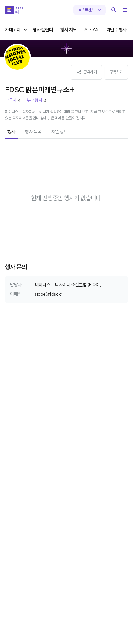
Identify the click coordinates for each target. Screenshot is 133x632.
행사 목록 (33, 132)
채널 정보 (59, 132)
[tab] (11, 132)
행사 (11, 132)
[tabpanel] (66, 198)
